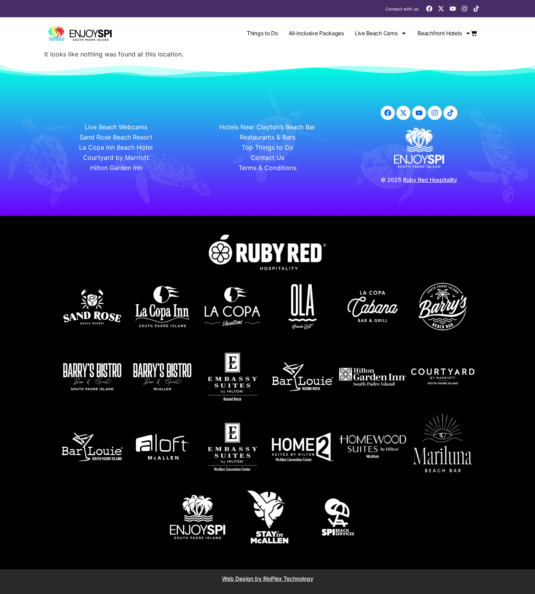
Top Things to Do (267, 147)
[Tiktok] (476, 9)
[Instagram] (464, 9)
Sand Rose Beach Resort (116, 137)
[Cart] (474, 33)
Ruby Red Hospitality (430, 179)
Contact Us (267, 157)
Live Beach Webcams (116, 127)
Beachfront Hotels (439, 33)
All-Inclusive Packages (316, 33)
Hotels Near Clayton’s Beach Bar (267, 127)
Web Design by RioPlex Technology (267, 578)
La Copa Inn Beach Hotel (116, 147)
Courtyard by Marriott (116, 157)
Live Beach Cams (376, 33)
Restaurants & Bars (267, 137)
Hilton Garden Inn (116, 168)
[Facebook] (429, 9)
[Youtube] (453, 9)
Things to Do (262, 33)
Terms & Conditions (267, 168)
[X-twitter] (441, 9)
